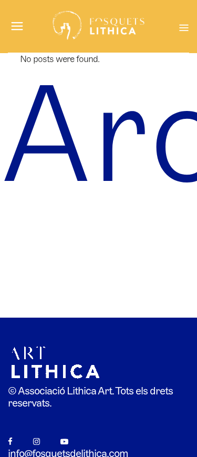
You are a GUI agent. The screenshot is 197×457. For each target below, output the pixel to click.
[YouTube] (64, 441)
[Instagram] (36, 441)
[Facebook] (10, 441)
